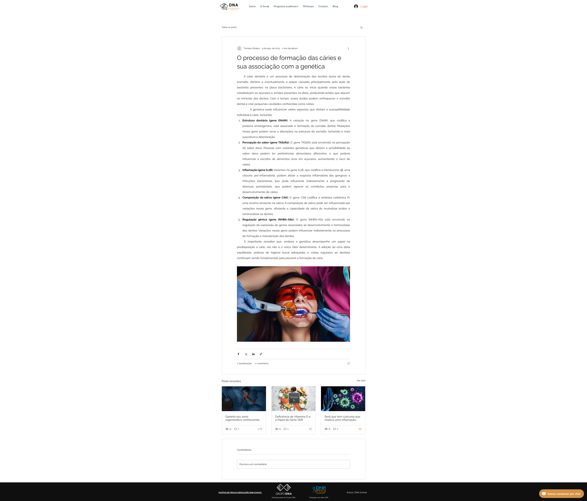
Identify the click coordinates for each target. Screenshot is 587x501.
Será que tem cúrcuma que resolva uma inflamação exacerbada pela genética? (342, 418)
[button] (361, 27)
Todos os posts (229, 27)
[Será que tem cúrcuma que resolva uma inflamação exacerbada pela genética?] (343, 398)
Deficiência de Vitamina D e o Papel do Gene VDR (293, 418)
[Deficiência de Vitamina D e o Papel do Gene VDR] (293, 398)
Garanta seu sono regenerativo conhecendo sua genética (242, 418)
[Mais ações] (348, 48)
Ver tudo (361, 380)
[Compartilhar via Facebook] (238, 354)
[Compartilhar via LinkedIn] (253, 354)
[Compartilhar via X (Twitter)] (245, 354)
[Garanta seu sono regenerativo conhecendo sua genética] (244, 398)
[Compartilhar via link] (260, 354)
